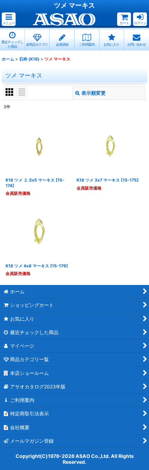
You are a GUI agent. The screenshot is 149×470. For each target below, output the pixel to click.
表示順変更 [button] (93, 93)
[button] (9, 19)
